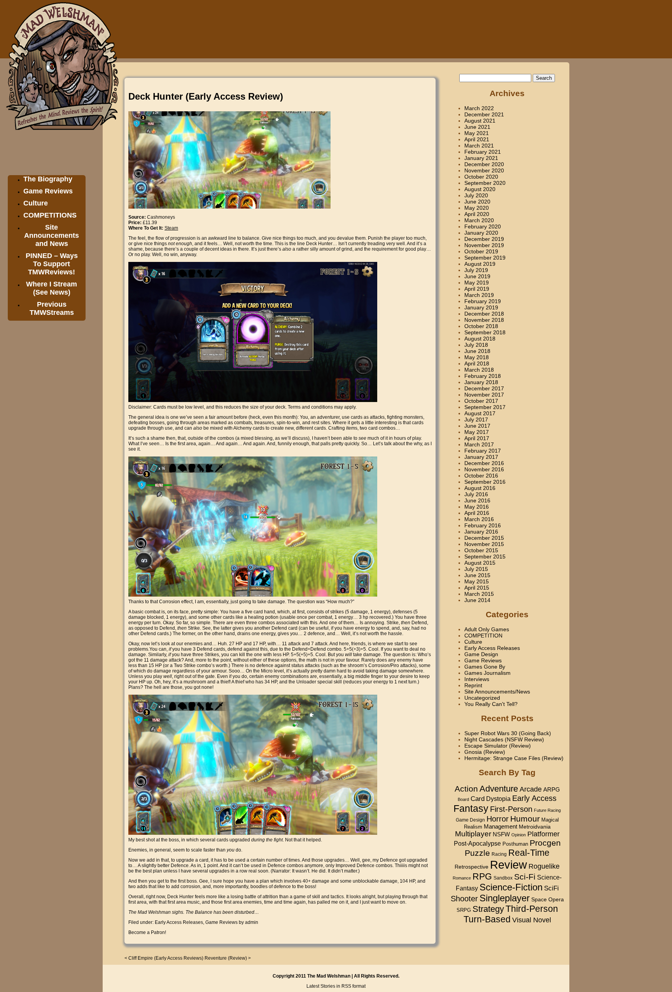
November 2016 (484, 469)
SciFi (551, 888)
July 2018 (476, 345)
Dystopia (498, 798)
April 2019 (476, 289)
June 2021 (477, 127)
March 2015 (479, 594)
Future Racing (547, 810)
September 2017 (485, 407)
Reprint (473, 685)
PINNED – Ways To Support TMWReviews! (52, 264)
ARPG (551, 789)
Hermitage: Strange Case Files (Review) (514, 758)
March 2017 (479, 444)
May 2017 (476, 432)
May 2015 (476, 581)
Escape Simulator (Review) (497, 746)
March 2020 (479, 220)
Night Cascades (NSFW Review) (504, 739)
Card (478, 798)
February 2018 (482, 376)
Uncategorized (482, 698)
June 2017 (477, 426)
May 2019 (476, 282)
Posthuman (515, 844)
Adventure (499, 789)
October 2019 (481, 251)
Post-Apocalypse (477, 843)
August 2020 (479, 189)
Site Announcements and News (51, 235)
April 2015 (476, 588)
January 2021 (481, 158)
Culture (35, 203)
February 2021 (482, 152)
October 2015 (481, 550)
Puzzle (477, 853)
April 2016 (476, 513)
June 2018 (477, 351)
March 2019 (479, 295)
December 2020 (484, 164)
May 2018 (476, 357)
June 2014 (477, 600)
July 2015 (476, 569)
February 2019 (482, 301)
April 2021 (476, 139)
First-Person (511, 809)
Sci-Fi (525, 876)
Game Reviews (48, 191)
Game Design (481, 654)
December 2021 (484, 114)
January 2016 (481, 531)
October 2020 (481, 177)
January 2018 (481, 382)
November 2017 (484, 395)
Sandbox (503, 878)
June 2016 (477, 500)
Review (508, 864)
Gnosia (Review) (484, 752)
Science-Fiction (511, 887)
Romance (462, 878)
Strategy (488, 909)
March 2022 (479, 108)
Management (500, 826)
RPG (482, 876)
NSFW (501, 834)
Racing (499, 854)
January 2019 (481, 307)
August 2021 (479, 121)
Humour (525, 818)
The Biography (47, 179)
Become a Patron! (147, 932)
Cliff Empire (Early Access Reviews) (165, 958)
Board (463, 799)
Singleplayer (505, 898)
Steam (171, 228)
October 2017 (481, 401)
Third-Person (532, 909)
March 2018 (479, 370)
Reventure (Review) (226, 958)
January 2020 (481, 233)
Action (466, 788)
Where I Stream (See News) (51, 288)
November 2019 (484, 245)
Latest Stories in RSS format (336, 986)
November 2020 (484, 170)
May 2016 (476, 507)
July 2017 (476, 419)
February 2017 (482, 451)
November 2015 (484, 544)
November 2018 (484, 320)
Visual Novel (531, 920)
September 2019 (485, 258)
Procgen (545, 842)
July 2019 (476, 270)
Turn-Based (487, 919)
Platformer (543, 834)
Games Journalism (487, 673)
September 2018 (485, 332)
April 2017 (476, 438)
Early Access (534, 798)
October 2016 (481, 475)
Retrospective (471, 867)
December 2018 (484, 314)
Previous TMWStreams (52, 308)
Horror (497, 819)
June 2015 (477, 575)
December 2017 (484, 388)
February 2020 (482, 226)
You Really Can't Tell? (491, 704)
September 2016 (485, 482)
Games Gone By (484, 667)
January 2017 (481, 457)
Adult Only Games (486, 629)
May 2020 (476, 208)
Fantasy (470, 808)
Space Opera (547, 899)
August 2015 (479, 563)
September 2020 (485, 183)
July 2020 (476, 195)
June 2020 (477, 201)
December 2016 (484, 463)
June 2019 (477, 276)
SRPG (464, 910)
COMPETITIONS (50, 215)
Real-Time (529, 853)
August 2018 (479, 338)
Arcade (531, 789)
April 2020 (476, 214)
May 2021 (476, 133)
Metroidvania (535, 827)
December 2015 (484, 538)
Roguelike (544, 866)
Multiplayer (473, 834)
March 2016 (479, 519)
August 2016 (479, 488)
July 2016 (476, 494)
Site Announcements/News (497, 691)
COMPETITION (483, 635)
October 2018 (481, 326)
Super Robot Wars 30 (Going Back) (507, 733)
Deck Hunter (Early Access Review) (205, 96)
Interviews (476, 679)
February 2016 (482, 525)
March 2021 (479, 145)
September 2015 (485, 556)
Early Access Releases (179, 922)
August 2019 (479, 264)
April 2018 (476, 363)
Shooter (464, 898)
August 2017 (479, 413)
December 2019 (484, 239)
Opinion (518, 834)
